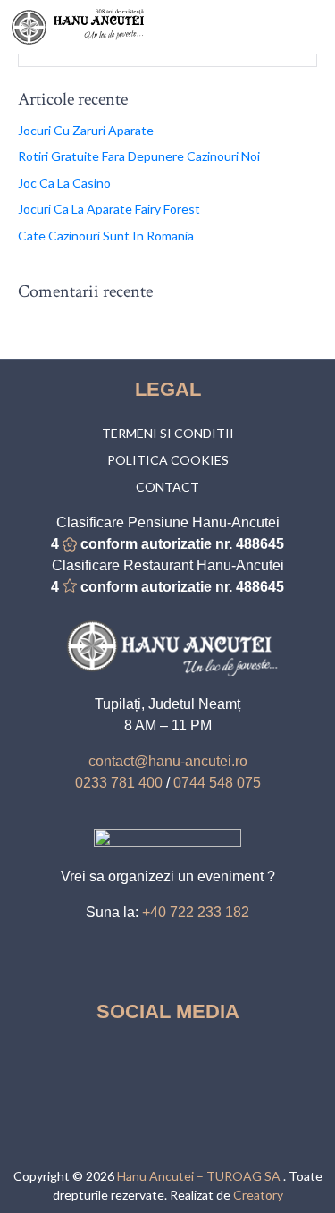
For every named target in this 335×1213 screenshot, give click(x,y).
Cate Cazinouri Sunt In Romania (106, 235)
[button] (313, 27)
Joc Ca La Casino (64, 182)
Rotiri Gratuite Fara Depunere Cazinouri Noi (139, 156)
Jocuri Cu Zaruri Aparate (86, 130)
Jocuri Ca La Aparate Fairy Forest (109, 208)
